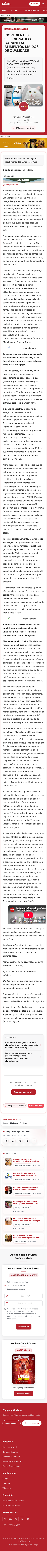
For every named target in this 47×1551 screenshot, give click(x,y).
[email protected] (11, 184)
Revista (14, 10)
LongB (35, 1545)
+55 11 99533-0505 (11, 1525)
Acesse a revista (23, 1393)
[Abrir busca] (43, 4)
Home (5, 1123)
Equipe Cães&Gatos (25, 117)
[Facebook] (16, 1519)
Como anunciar (11, 1423)
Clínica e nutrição (31, 10)
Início (4, 10)
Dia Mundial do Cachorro (13, 1501)
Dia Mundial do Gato (11, 1505)
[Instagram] (5, 1519)
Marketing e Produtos (16, 29)
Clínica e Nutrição (10, 1447)
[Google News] (28, 1519)
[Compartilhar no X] (20, 1141)
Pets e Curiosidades (11, 1466)
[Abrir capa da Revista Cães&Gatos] (23, 1369)
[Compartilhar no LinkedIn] (13, 1141)
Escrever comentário (23, 1092)
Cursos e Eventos (10, 1452)
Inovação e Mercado (11, 1456)
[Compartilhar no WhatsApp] (6, 1141)
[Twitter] (22, 1519)
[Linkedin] (10, 1519)
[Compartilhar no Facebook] (34, 1141)
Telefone (6, 1483)
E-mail (5, 1479)
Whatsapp (7, 1488)
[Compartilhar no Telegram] (27, 1141)
